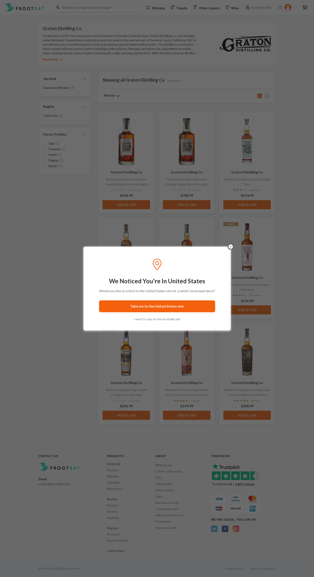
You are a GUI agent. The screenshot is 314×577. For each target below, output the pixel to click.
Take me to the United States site (157, 306)
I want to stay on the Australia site (157, 319)
